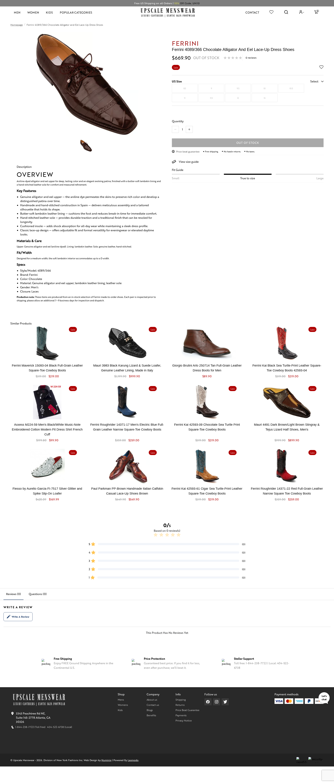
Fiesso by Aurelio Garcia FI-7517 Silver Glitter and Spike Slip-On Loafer (47, 491)
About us (152, 699)
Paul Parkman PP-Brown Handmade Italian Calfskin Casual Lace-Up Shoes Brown (127, 491)
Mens (121, 699)
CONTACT (252, 12)
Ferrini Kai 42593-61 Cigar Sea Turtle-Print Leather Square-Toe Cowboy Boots (207, 491)
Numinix (106, 760)
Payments (181, 715)
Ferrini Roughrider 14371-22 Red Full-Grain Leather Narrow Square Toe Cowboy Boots (287, 491)
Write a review (20, 616)
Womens (123, 704)
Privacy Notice (184, 720)
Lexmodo (133, 760)
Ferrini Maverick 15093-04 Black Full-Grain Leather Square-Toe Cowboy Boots (47, 368)
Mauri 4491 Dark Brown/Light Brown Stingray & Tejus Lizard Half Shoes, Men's (287, 427)
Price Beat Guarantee (187, 710)
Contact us (153, 704)
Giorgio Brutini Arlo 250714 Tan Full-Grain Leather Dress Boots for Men (207, 368)
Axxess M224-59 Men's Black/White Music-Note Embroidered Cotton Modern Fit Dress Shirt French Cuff (47, 429)
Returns (180, 704)
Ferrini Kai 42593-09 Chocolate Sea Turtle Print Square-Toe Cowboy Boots (207, 427)
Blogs (150, 710)
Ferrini (185, 43)
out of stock (247, 142)
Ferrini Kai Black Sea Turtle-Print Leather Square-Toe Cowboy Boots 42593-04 (286, 368)
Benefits (151, 715)
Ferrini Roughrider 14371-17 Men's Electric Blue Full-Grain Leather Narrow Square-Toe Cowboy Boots (127, 427)
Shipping (181, 699)
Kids (120, 710)
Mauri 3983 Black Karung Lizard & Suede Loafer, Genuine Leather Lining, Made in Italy (127, 368)
